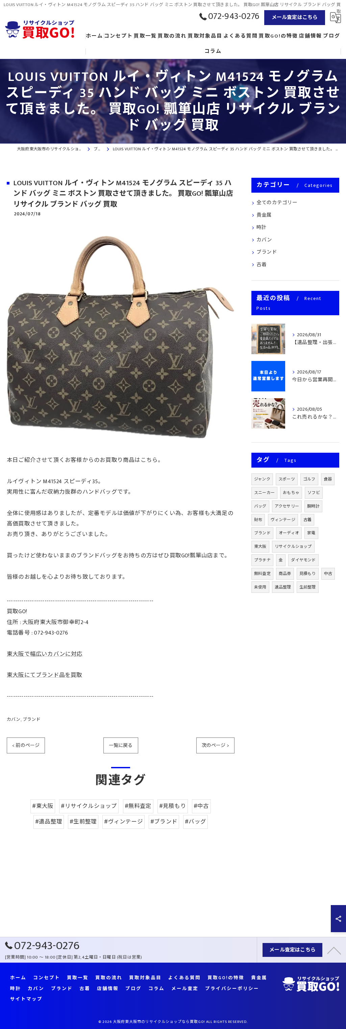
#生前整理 (83, 822)
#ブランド (163, 822)
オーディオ (289, 533)
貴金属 (264, 215)
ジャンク (262, 479)
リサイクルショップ (293, 546)
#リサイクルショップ (89, 806)
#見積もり (172, 806)
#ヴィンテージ (123, 822)
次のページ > (215, 745)
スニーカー (264, 492)
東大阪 (260, 546)
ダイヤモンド (303, 560)
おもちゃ (291, 492)
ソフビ (313, 492)
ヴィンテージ (283, 519)
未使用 (260, 587)
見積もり (307, 573)
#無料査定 (138, 806)
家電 (311, 533)
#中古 (201, 806)
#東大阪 (42, 806)
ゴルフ (309, 479)
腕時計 (313, 506)
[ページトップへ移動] (334, 950)
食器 (328, 479)
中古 (328, 573)
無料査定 (262, 573)
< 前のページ (26, 745)
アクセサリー (287, 506)
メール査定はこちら (295, 17)
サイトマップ (26, 999)
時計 (261, 227)
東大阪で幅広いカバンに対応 (45, 654)
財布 (258, 519)
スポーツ (286, 479)
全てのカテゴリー (277, 203)
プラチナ (262, 560)
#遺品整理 (48, 822)
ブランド (32, 719)
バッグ (260, 506)
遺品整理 (283, 587)
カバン (14, 719)
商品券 (285, 573)
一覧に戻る (121, 745)
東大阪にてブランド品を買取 (44, 675)
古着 (261, 265)
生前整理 (307, 587)
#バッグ (195, 822)
